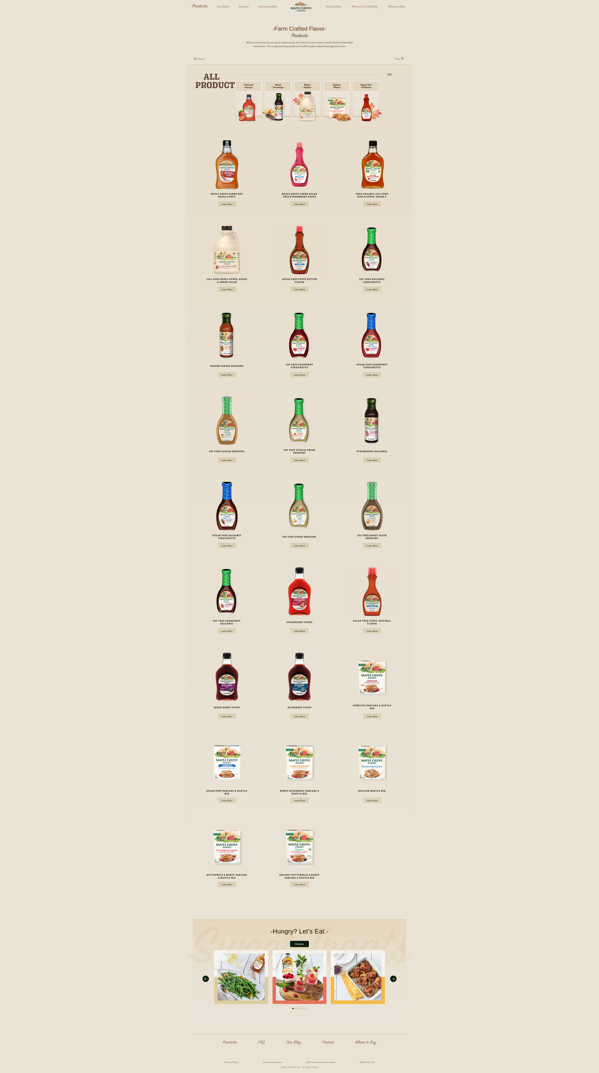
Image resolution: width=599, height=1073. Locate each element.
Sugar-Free (366, 86)
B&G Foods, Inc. (367, 1062)
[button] (199, 59)
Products (199, 6)
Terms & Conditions (272, 1062)
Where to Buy (396, 6)
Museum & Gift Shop (365, 6)
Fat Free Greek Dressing (299, 537)
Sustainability (267, 6)
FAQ (261, 1043)
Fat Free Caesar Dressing (227, 451)
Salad (278, 86)
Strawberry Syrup (299, 622)
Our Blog (293, 1043)
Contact (328, 1043)
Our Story (223, 6)
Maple (307, 86)
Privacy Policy (231, 1062)
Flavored (248, 86)
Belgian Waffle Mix (372, 791)
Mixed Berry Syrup (227, 708)
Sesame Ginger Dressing (227, 366)
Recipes (244, 6)
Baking (336, 86)
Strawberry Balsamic (372, 451)
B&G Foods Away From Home (321, 1062)
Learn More (226, 204)
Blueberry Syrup (300, 708)
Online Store (333, 6)
